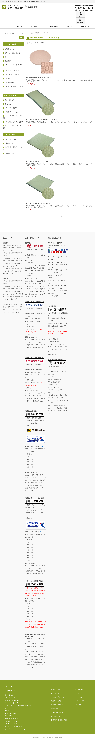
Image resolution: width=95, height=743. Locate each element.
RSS (75, 704)
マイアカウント (78, 689)
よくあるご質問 (55, 716)
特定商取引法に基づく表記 (59, 720)
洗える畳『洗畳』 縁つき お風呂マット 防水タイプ (42, 119)
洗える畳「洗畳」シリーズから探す (40, 33)
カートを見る (78, 697)
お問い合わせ (85, 26)
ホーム (7, 26)
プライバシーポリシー (80, 701)
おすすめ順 (29, 43)
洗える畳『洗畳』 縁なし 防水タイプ (38, 161)
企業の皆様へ (54, 26)
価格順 (36, 43)
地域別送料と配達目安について (60, 712)
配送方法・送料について (58, 701)
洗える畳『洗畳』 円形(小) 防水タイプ (38, 77)
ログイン (76, 693)
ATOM (79, 704)
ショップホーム (55, 689)
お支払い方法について (57, 697)
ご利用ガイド (69, 26)
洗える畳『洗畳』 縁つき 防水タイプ (38, 203)
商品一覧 (19, 26)
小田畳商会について (36, 26)
